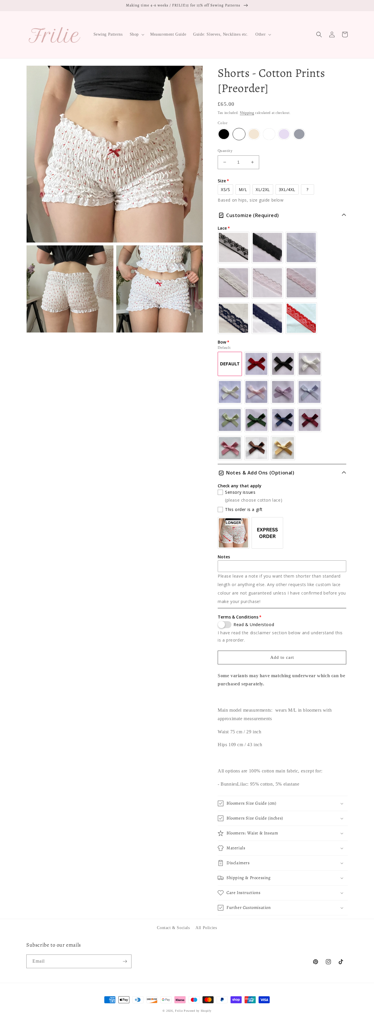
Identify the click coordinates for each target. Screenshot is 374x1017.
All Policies (206, 928)
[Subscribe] (124, 961)
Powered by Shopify (198, 1010)
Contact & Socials (173, 928)
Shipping (247, 113)
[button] (136, 34)
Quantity (225, 150)
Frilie (179, 1010)
